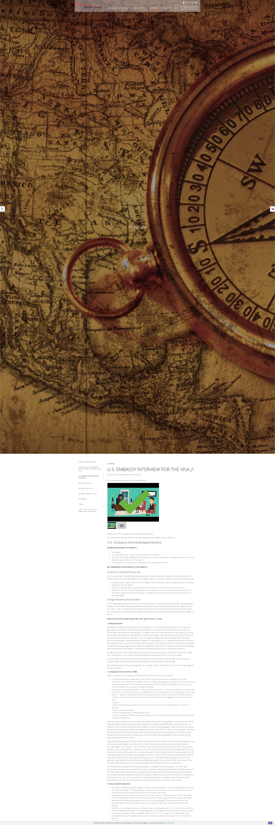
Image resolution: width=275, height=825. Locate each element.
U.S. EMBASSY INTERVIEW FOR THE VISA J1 (89, 477)
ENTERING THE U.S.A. (86, 488)
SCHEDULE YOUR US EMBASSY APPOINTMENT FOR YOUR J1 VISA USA (90, 469)
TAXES (81, 504)
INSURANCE (82, 499)
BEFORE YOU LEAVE (85, 483)
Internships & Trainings (118, 8)
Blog (176, 8)
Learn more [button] (170, 823)
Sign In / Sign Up (189, 8)
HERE (119, 534)
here (173, 537)
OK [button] (270, 823)
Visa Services (139, 8)
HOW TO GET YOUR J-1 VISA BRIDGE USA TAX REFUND (88, 510)
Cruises (153, 8)
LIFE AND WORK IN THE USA (88, 494)
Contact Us (166, 8)
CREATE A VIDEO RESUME (87, 462)
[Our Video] (183, 2)
